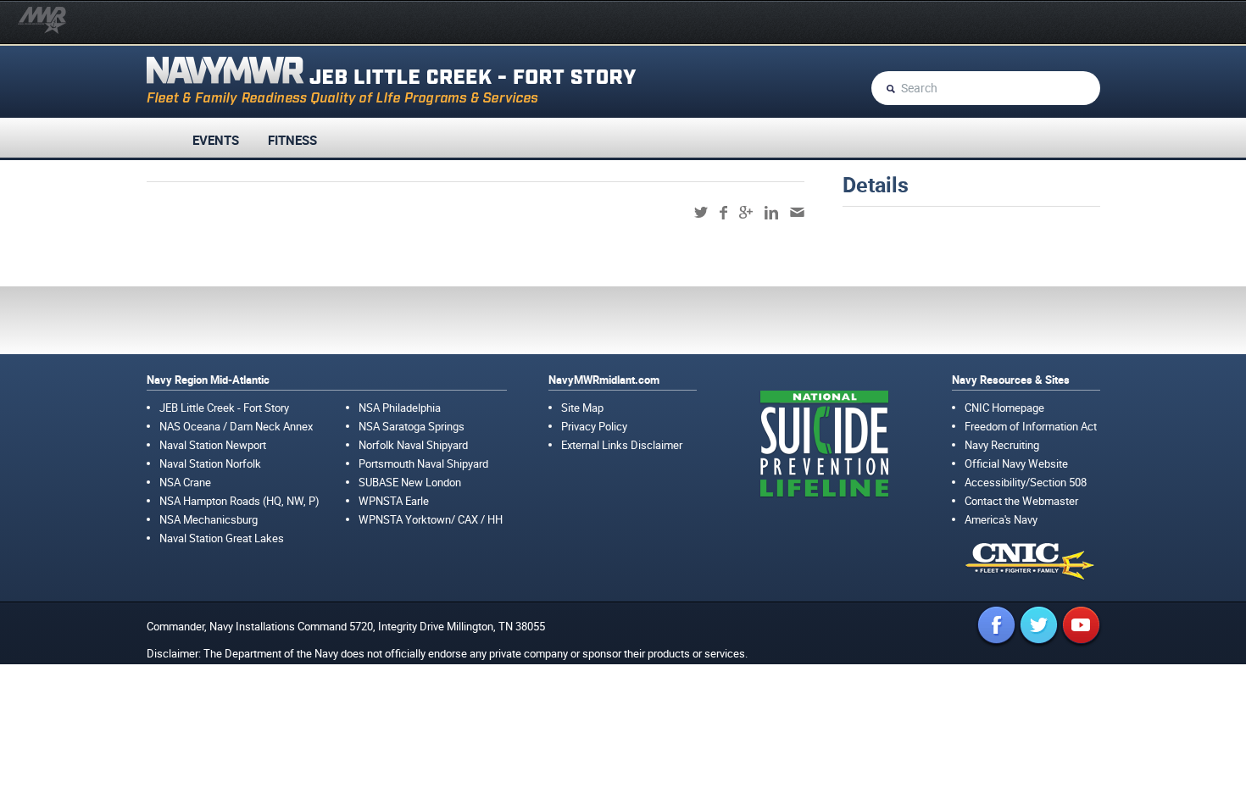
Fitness (292, 139)
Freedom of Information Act (1031, 426)
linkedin (771, 212)
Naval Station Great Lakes (221, 538)
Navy (221, 626)
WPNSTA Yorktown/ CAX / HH (431, 519)
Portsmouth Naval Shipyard (423, 463)
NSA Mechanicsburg (208, 519)
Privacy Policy (594, 426)
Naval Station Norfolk (210, 463)
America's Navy (1001, 519)
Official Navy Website (1016, 463)
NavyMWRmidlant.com (603, 379)
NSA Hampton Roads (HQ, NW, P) (239, 500)
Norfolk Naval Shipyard (413, 444)
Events (215, 139)
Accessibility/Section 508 (1026, 482)
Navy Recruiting (1002, 444)
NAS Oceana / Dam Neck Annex (236, 426)
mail (797, 212)
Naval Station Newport (212, 444)
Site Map (582, 407)
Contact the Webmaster (1021, 500)
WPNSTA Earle (394, 500)
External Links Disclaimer (621, 444)
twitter (701, 212)
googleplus (746, 212)
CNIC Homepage (1004, 407)
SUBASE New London (410, 482)
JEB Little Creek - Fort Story (224, 407)
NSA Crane (185, 482)
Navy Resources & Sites (1011, 379)
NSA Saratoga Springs (411, 426)
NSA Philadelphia (400, 407)
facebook (723, 212)
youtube (1081, 625)
